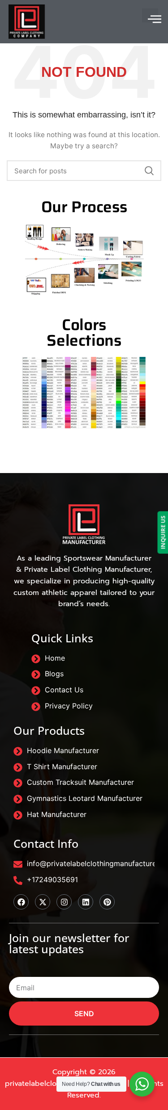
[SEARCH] (149, 170)
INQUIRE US (163, 532)
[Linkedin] (85, 901)
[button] (150, 15)
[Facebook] (21, 901)
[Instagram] (64, 901)
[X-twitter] (42, 901)
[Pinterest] (107, 901)
